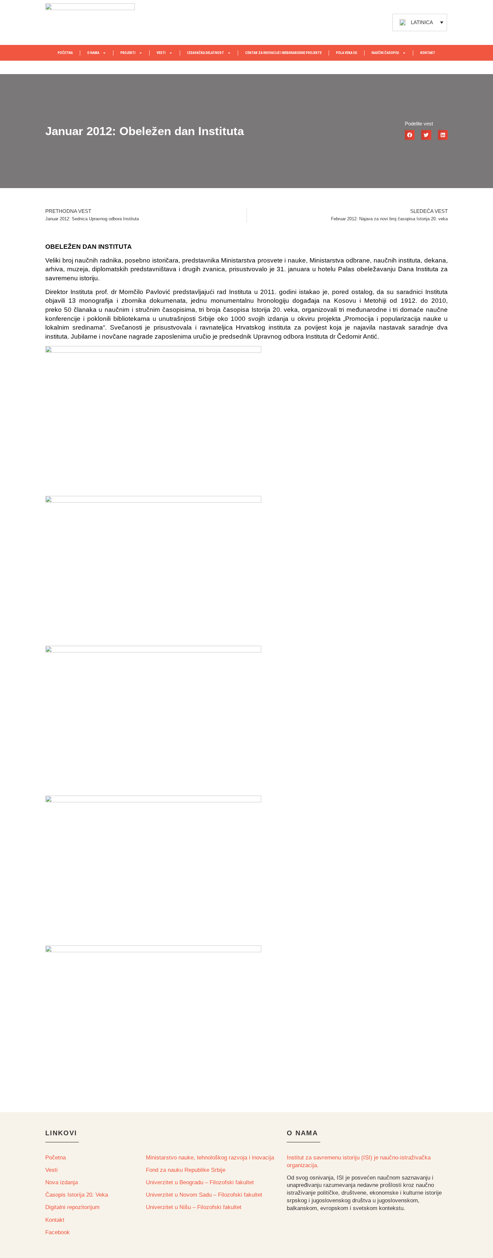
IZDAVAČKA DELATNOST (205, 53)
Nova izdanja (61, 1182)
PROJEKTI (127, 53)
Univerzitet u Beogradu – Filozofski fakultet (200, 1182)
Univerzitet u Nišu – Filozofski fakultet (193, 1207)
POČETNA (65, 53)
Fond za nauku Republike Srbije (185, 1170)
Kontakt (54, 1220)
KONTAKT (427, 53)
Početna (55, 1157)
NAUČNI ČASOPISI (385, 53)
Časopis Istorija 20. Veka (76, 1195)
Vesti (51, 1170)
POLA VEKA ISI (346, 53)
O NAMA (93, 53)
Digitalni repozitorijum (72, 1207)
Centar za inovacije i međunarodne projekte (283, 53)
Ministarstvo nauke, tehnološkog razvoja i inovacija (210, 1157)
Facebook (57, 1232)
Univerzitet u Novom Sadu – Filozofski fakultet (204, 1195)
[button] (410, 135)
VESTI (161, 53)
